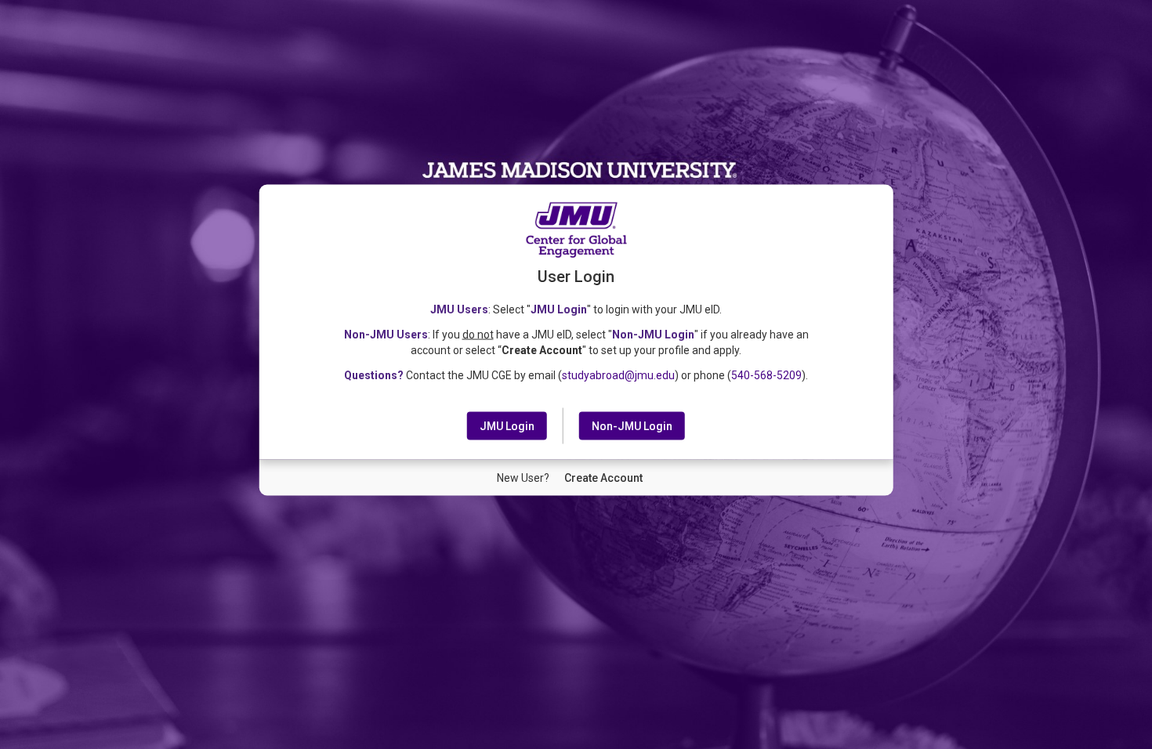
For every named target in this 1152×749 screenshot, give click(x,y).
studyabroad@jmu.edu (618, 375)
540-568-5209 (766, 375)
